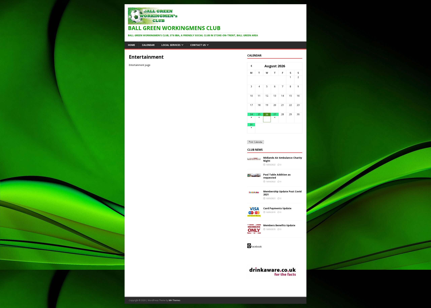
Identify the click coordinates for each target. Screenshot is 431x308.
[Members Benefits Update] (254, 232)
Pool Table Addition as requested (277, 176)
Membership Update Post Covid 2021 (282, 193)
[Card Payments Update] (254, 215)
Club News (255, 150)
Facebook (256, 246)
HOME (131, 45)
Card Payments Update (277, 208)
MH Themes (174, 300)
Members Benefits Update (279, 225)
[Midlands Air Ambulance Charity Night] (254, 158)
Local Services (170, 45)
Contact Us (198, 45)
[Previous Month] (251, 66)
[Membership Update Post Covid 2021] (254, 191)
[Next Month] (298, 66)
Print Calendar (255, 142)
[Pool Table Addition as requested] (254, 175)
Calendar (148, 45)
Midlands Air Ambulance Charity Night (282, 159)
